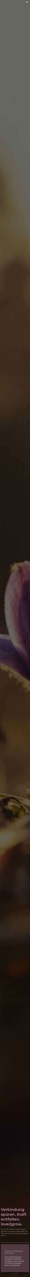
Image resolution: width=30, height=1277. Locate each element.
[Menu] (27, 2)
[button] (13, 1273)
